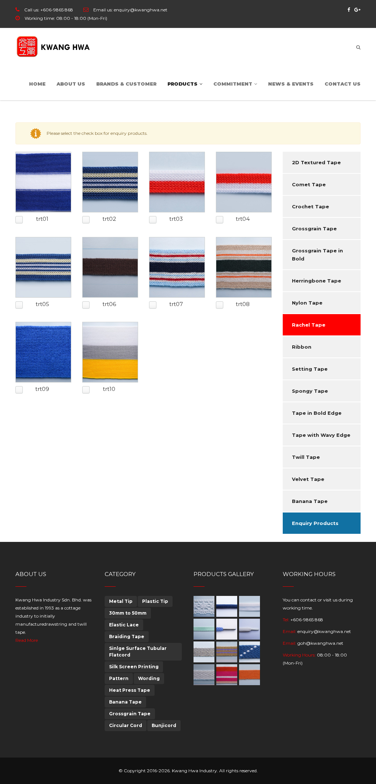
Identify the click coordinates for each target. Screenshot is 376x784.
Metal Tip (121, 601)
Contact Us (343, 84)
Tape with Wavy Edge (321, 435)
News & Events (291, 84)
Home (37, 84)
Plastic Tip (155, 601)
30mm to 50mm (128, 613)
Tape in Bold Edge (316, 413)
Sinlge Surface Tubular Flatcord (138, 651)
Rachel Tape (308, 325)
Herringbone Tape (316, 281)
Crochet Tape (310, 206)
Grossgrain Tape (314, 228)
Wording (149, 678)
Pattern (119, 678)
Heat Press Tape (129, 690)
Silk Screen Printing (134, 666)
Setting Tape (310, 369)
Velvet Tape (308, 479)
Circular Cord (125, 725)
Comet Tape (309, 184)
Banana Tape (310, 501)
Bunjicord (164, 725)
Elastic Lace (124, 624)
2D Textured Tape (316, 162)
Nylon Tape (307, 303)
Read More (26, 640)
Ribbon (301, 347)
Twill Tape (306, 457)
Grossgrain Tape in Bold (317, 255)
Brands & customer (126, 84)
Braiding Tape (126, 636)
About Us (71, 84)
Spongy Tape (310, 391)
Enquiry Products (315, 523)
